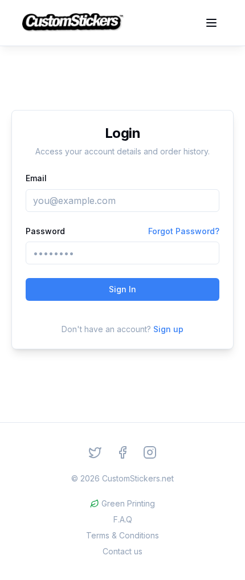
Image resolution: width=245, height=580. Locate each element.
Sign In (122, 289)
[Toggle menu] (211, 22)
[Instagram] (150, 452)
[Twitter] (95, 452)
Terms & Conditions (122, 535)
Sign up (168, 329)
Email (36, 178)
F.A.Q (122, 519)
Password (45, 231)
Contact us (122, 551)
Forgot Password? (183, 231)
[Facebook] (122, 452)
